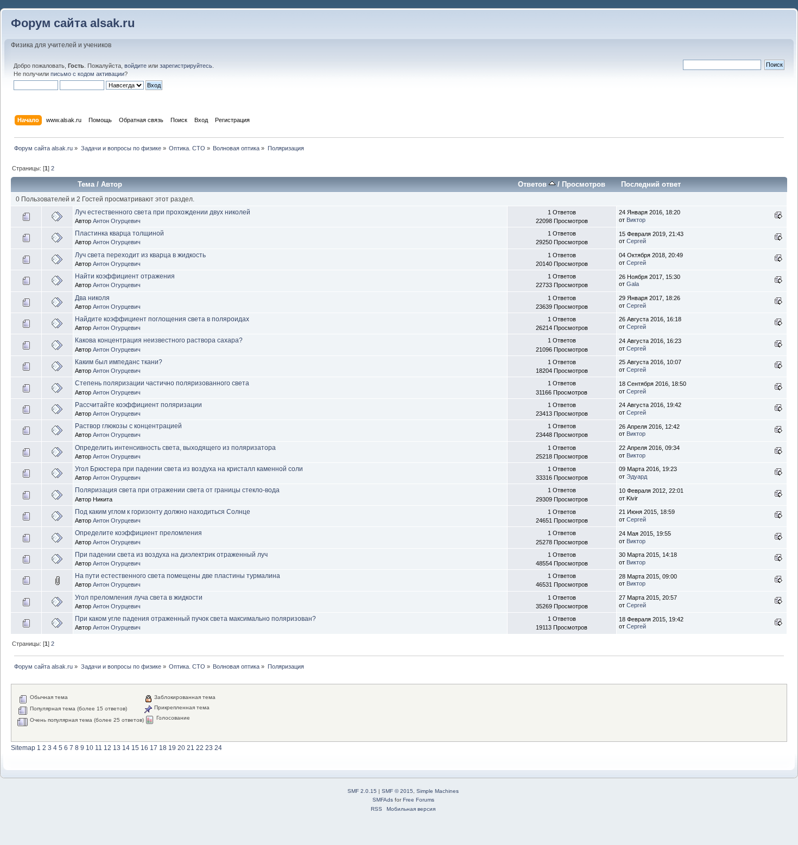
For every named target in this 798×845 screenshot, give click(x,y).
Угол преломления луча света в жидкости (138, 597)
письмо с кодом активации (87, 74)
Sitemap (23, 748)
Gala (632, 284)
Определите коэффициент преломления (138, 533)
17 (153, 748)
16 (144, 748)
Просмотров (583, 184)
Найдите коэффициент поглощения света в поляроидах (162, 319)
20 (181, 748)
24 (218, 748)
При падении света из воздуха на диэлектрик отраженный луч (171, 554)
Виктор (635, 220)
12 (107, 748)
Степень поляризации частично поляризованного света (162, 383)
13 (117, 748)
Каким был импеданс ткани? (118, 362)
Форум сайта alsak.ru (73, 23)
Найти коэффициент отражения (125, 276)
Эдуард (636, 476)
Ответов (533, 184)
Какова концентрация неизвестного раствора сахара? (159, 340)
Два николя (92, 298)
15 (135, 748)
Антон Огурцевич (117, 221)
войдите (135, 65)
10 (89, 748)
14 (126, 748)
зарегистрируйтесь (186, 65)
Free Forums (418, 800)
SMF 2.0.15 (362, 791)
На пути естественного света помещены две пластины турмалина (177, 576)
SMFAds (382, 800)
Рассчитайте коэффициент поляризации (138, 405)
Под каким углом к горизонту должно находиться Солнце (162, 512)
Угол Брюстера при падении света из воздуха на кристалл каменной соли (189, 469)
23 (209, 748)
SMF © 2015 (397, 791)
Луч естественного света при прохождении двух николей (162, 212)
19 (172, 748)
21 (190, 748)
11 (98, 748)
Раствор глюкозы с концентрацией (128, 426)
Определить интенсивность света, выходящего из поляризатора (175, 448)
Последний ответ (651, 184)
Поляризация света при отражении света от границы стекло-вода (177, 490)
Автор (111, 184)
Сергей (636, 241)
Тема (86, 184)
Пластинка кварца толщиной (119, 233)
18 (163, 748)
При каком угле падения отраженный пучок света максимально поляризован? (195, 618)
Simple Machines (437, 791)
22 (200, 748)
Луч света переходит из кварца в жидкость (140, 255)
